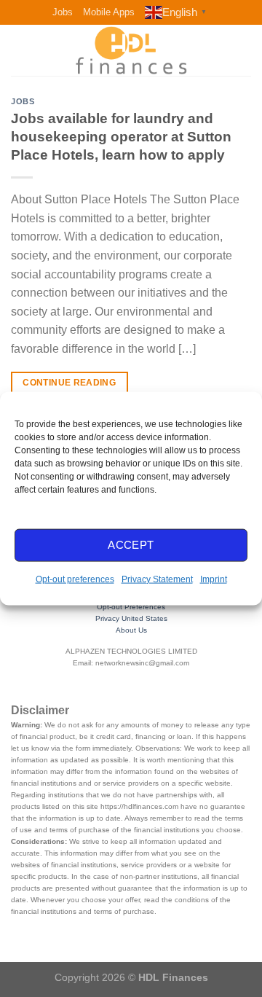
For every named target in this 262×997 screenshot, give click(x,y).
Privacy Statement (157, 579)
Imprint (213, 579)
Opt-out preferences (75, 579)
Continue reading (69, 383)
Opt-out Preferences (131, 607)
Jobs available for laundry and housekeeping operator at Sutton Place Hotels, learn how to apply (121, 137)
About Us (131, 630)
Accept (131, 545)
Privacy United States (131, 618)
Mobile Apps (109, 12)
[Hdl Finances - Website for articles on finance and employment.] (131, 50)
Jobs (62, 12)
